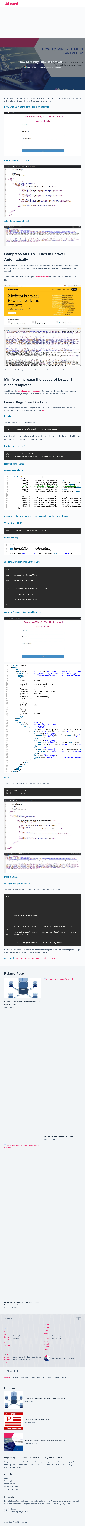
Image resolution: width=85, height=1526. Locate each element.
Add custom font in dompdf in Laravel (59, 1136)
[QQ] (14, 1371)
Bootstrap (47, 1377)
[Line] (17, 1371)
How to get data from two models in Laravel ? (24, 1337)
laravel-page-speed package (29, 391)
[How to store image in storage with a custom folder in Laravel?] (22, 1221)
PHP (33, 1377)
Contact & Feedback (11, 1486)
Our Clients (8, 1481)
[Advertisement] (42, 22)
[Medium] (11, 1371)
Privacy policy (9, 1484)
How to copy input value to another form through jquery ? (65, 1337)
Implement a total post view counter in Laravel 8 (37, 958)
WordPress (25, 1377)
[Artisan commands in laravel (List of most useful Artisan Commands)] (7, 1358)
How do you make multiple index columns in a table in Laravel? (45, 1398)
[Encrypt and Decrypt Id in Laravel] (47, 1358)
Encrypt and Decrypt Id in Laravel (63, 1358)
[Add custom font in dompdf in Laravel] (62, 1055)
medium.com (42, 277)
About (6, 1478)
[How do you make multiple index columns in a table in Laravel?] (22, 988)
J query (56, 1377)
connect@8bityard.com (19, 1512)
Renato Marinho (47, 410)
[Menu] (80, 4)
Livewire (16, 1377)
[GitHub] (8, 1371)
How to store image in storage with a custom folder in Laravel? (45, 1440)
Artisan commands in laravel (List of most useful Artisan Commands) (27, 1358)
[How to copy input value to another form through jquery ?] (47, 1337)
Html (39, 1377)
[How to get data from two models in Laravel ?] (7, 1337)
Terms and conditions (12, 1489)
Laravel (58, 67)
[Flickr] (5, 1371)
